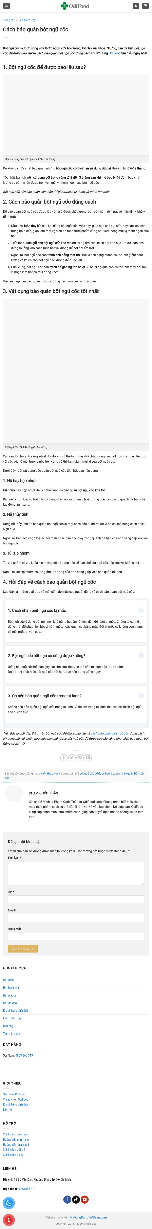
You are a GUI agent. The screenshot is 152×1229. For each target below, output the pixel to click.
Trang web (14, 929)
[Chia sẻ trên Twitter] (72, 757)
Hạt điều (8, 980)
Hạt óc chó (10, 1003)
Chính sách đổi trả (14, 1150)
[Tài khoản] (136, 6)
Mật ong (8, 1026)
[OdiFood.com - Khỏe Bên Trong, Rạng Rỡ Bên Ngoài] (75, 6)
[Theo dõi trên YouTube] (85, 1199)
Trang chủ (9, 20)
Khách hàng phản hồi (15, 1011)
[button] (6, 6)
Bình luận (14, 857)
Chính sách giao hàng (15, 1134)
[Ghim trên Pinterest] (80, 757)
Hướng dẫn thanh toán (16, 1145)
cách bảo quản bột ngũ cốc (110, 733)
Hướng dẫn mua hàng (16, 1139)
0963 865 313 (24, 1055)
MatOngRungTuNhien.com (88, 1217)
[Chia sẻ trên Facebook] (64, 757)
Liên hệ (7, 1109)
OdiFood (115, 53)
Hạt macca (9, 995)
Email (12, 910)
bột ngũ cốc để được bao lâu (97, 773)
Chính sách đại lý (13, 1155)
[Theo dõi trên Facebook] (67, 1199)
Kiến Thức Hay (12, 1018)
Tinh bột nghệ (11, 1034)
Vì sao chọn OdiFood (15, 1099)
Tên (11, 892)
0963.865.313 (26, 1189)
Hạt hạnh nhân (11, 988)
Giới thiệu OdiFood (14, 1094)
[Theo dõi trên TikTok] (76, 1199)
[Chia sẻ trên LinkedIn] (88, 757)
